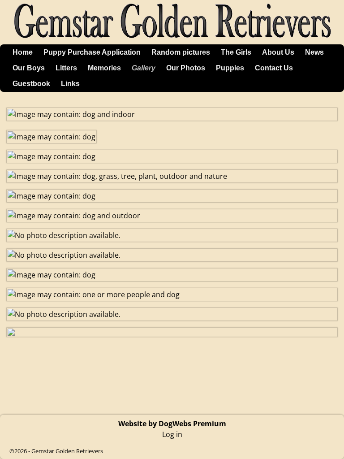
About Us (278, 52)
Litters (66, 68)
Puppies (230, 68)
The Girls (236, 52)
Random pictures (180, 52)
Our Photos (185, 68)
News (314, 52)
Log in (172, 434)
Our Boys (29, 68)
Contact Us (274, 68)
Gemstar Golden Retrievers (67, 451)
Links (70, 83)
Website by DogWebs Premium (172, 424)
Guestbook (31, 83)
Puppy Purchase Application (92, 52)
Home (23, 52)
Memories (104, 68)
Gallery (143, 68)
